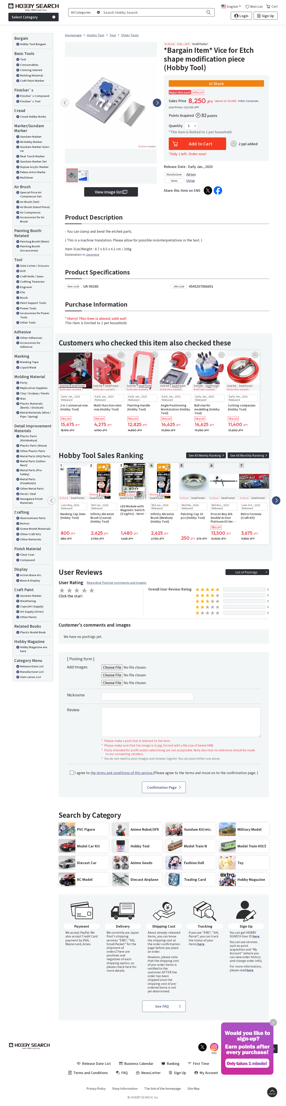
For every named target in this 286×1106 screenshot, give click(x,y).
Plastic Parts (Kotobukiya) (28, 438)
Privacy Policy (96, 1088)
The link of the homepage (162, 1088)
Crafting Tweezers (32, 281)
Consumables (29, 65)
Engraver (26, 287)
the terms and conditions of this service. (121, 772)
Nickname (76, 694)
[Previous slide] (65, 103)
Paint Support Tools (33, 303)
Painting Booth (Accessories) (30, 248)
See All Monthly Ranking (247, 455)
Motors (25, 523)
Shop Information (125, 1088)
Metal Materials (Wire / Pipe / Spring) (35, 414)
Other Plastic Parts (32, 451)
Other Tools (28, 322)
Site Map (194, 1088)
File (22, 292)
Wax (23, 398)
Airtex (191, 174)
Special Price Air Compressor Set (31, 194)
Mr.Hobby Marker (31, 142)
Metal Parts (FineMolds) (28, 481)
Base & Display (30, 580)
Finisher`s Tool (30, 101)
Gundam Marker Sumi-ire (35, 149)
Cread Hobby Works (33, 116)
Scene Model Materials (35, 529)
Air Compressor (30, 212)
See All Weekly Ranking (205, 455)
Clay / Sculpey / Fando (34, 393)
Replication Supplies (34, 388)
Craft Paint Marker (32, 81)
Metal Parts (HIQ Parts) (35, 456)
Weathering (28, 601)
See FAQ (162, 1006)
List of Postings (246, 572)
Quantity (176, 125)
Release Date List (32, 666)
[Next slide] (157, 103)
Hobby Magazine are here (33, 649)
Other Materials (30, 539)
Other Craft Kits (30, 534)
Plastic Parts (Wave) (33, 445)
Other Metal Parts (32, 488)
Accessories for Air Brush (32, 219)
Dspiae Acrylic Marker (34, 167)
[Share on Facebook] (218, 190)
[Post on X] (208, 190)
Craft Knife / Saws (32, 276)
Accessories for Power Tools (34, 315)
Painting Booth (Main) (34, 241)
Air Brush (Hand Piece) (35, 207)
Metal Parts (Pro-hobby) (31, 472)
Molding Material (31, 75)
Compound (27, 560)
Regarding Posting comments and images (116, 582)
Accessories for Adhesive (30, 345)
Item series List (30, 677)
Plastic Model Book (33, 632)
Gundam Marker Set (33, 161)
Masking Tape (29, 362)
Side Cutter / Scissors (34, 266)
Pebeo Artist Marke (32, 172)
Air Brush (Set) (29, 202)
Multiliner (26, 177)
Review (73, 709)
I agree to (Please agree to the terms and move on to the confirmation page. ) (166, 773)
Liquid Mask (28, 367)
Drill (23, 271)
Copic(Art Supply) (31, 606)
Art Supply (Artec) (32, 611)
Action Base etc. (31, 575)
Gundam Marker (30, 136)
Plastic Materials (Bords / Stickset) (32, 405)
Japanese (92, 254)
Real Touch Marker (32, 156)
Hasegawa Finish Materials (31, 501)
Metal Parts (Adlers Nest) (33, 463)
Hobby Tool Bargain (33, 44)
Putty (23, 383)
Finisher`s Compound (34, 96)
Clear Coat (27, 554)
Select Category (25, 16)
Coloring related (31, 70)
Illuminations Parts (33, 518)
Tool (23, 59)
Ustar (190, 180)
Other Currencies (248, 101)
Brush (24, 298)
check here (124, 967)
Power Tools (28, 308)
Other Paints (28, 617)
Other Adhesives (31, 338)
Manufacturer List (32, 672)
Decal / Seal (28, 494)
